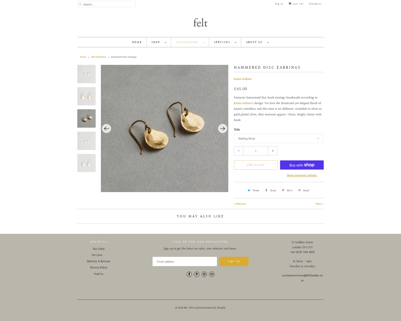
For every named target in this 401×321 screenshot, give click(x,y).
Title (237, 130)
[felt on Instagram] (204, 274)
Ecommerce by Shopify (212, 308)
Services (223, 42)
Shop (157, 42)
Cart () (298, 4)
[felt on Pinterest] (196, 274)
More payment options (302, 175)
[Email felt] (211, 274)
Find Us (98, 274)
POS (191, 308)
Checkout (315, 4)
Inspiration (188, 42)
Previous (241, 204)
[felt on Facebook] (189, 274)
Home (137, 42)
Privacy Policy (98, 268)
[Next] (222, 128)
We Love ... (99, 255)
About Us (255, 42)
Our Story (99, 249)
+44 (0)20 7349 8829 (302, 252)
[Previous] (106, 128)
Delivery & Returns (98, 261)
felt (186, 308)
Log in (279, 4)
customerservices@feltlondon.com (302, 278)
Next (319, 204)
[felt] (200, 22)
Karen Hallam (243, 79)
